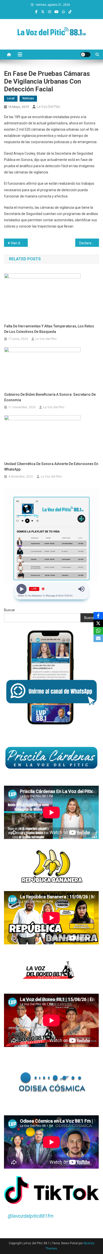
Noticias (28, 98)
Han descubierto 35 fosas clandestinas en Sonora (19, 243)
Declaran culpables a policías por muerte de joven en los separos (89, 243)
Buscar (9, 610)
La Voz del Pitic (48, 107)
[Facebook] (98, 615)
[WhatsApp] (98, 631)
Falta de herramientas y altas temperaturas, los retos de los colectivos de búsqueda (49, 329)
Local (10, 98)
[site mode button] (85, 54)
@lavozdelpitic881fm (31, 1216)
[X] (98, 623)
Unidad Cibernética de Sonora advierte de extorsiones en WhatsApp (51, 466)
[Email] (98, 638)
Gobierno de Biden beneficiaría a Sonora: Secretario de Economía (50, 397)
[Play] (21, 589)
